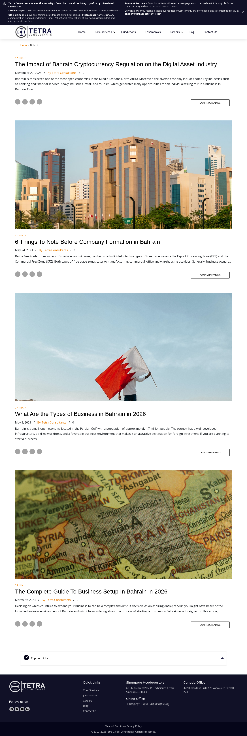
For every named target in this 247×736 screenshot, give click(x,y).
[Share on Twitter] (25, 102)
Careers (87, 700)
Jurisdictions (128, 32)
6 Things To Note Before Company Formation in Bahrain (87, 242)
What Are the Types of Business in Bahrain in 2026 (80, 414)
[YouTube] (22, 709)
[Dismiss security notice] (243, 12)
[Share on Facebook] (17, 102)
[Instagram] (17, 709)
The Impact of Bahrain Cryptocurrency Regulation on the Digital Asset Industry (116, 64)
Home (82, 32)
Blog (191, 32)
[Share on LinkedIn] (32, 102)
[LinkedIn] (27, 709)
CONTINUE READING (210, 102)
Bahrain (21, 58)
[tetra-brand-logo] (33, 31)
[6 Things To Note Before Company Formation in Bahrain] (123, 174)
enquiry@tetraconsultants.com (143, 13)
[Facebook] (11, 709)
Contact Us (210, 32)
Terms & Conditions (115, 726)
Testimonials (153, 32)
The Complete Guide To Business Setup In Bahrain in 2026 (91, 591)
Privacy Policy (134, 726)
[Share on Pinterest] (39, 102)
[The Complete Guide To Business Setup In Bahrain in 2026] (123, 524)
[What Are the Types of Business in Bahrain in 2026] (123, 347)
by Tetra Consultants (62, 73)
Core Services (91, 690)
